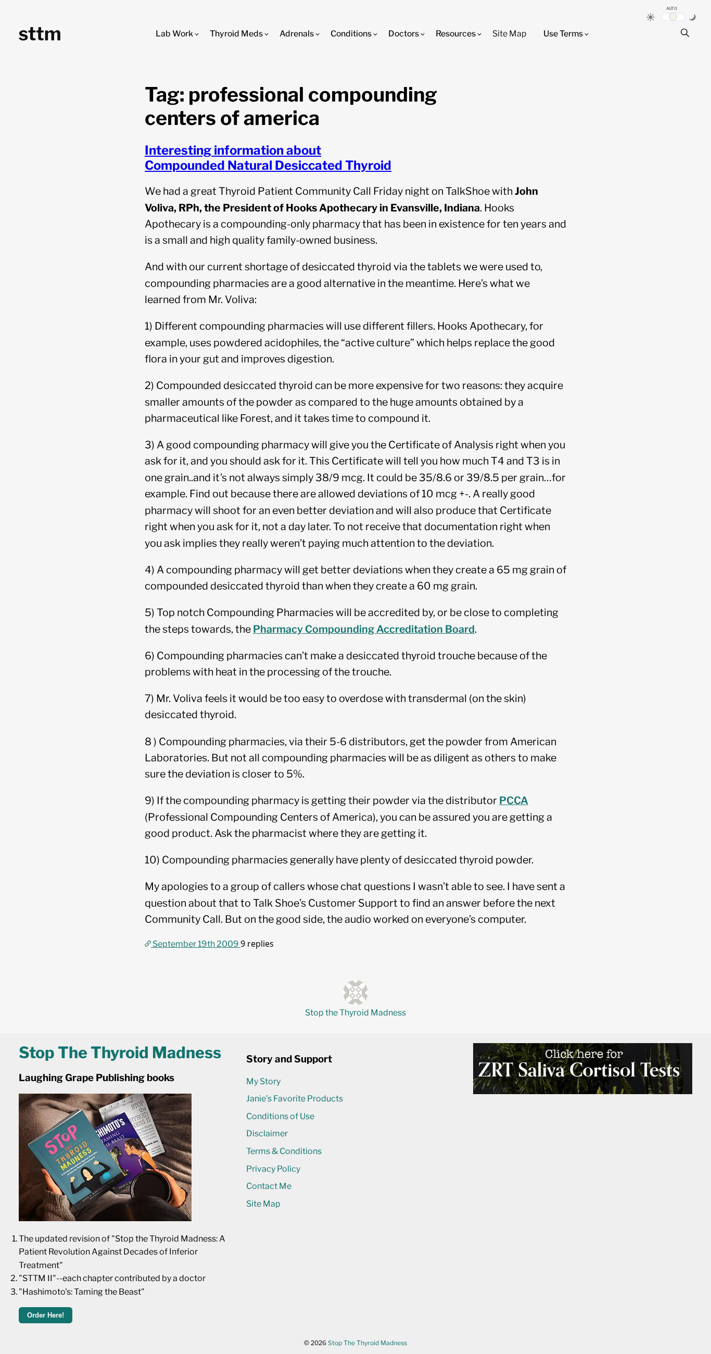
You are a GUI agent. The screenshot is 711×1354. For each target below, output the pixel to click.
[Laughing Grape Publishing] (105, 1218)
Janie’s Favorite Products (294, 1099)
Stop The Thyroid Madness (367, 1343)
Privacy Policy (273, 1169)
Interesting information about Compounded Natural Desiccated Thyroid (268, 158)
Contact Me (268, 1186)
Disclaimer (267, 1133)
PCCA (513, 800)
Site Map (509, 34)
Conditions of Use (280, 1116)
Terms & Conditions (284, 1151)
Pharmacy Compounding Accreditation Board (364, 629)
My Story (263, 1081)
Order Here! (45, 1315)
